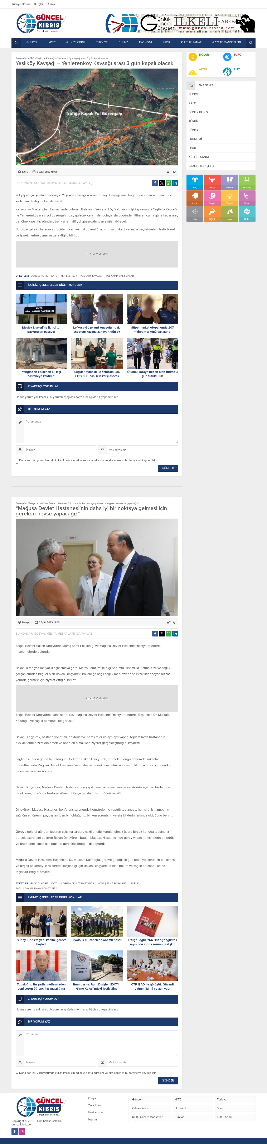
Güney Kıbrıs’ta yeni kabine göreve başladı (41, 942)
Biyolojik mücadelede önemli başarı (97, 940)
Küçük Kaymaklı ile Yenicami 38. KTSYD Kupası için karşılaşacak (97, 374)
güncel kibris (39, 275)
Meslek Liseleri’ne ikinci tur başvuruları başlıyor (41, 330)
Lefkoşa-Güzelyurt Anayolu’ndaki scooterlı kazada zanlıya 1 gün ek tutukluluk (97, 332)
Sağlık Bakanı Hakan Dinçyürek (36, 888)
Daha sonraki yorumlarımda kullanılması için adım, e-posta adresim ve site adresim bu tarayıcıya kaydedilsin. (88, 460)
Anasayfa (21, 58)
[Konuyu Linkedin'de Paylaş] (175, 183)
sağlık (134, 883)
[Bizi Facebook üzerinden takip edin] (14, 1131)
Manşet (32, 503)
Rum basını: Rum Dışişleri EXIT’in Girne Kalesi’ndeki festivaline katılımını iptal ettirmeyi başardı (97, 989)
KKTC (31, 58)
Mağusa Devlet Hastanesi (77, 883)
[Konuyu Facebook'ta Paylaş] (155, 183)
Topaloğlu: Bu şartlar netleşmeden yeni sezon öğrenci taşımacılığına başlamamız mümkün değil (41, 989)
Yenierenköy (68, 275)
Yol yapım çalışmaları (120, 275)
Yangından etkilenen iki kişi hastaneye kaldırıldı (41, 374)
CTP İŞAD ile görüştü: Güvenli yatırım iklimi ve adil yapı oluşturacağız (152, 989)
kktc (54, 275)
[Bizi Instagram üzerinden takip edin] (22, 1131)
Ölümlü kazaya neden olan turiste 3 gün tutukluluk (152, 374)
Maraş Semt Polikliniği (112, 883)
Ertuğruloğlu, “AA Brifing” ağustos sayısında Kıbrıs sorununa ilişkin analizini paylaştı (152, 944)
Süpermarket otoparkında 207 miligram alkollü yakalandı (152, 330)
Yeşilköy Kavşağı (91, 275)
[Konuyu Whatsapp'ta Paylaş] (168, 183)
